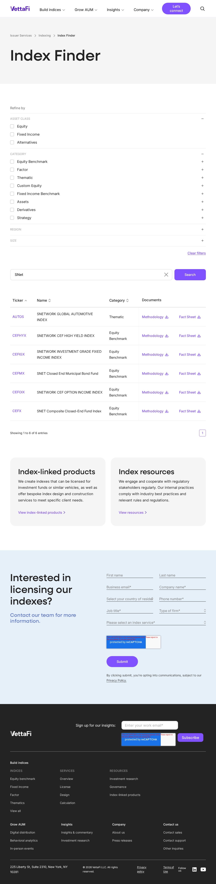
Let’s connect (176, 8)
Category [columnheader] (117, 300)
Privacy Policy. (117, 680)
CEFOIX (18, 392)
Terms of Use (168, 869)
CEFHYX (19, 335)
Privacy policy (141, 869)
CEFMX (18, 373)
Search (190, 274)
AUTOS (18, 317)
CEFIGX (18, 354)
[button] (52, 8)
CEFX (16, 411)
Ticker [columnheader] (17, 300)
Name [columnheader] (42, 300)
